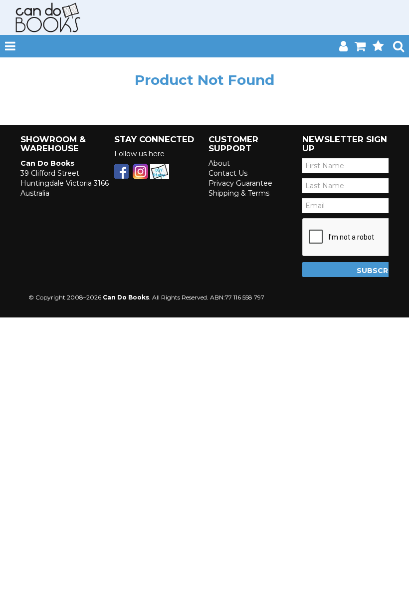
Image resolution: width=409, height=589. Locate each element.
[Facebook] (121, 170)
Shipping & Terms (238, 193)
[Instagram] (140, 170)
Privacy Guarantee (240, 183)
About (219, 163)
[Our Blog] (159, 170)
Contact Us (227, 173)
